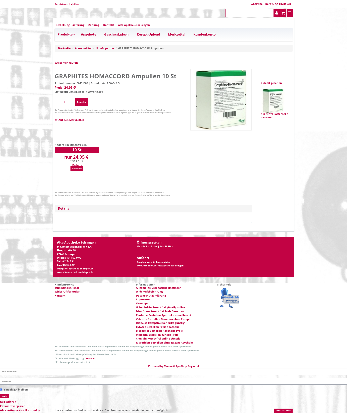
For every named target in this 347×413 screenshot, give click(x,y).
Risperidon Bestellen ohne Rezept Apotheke (165, 342)
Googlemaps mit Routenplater (153, 262)
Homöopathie (105, 48)
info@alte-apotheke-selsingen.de (75, 268)
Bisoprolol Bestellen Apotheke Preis (159, 330)
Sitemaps (142, 303)
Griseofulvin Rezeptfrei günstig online (160, 307)
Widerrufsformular (67, 291)
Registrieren (61, 3)
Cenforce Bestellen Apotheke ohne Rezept (163, 315)
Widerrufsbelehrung (149, 291)
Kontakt (108, 25)
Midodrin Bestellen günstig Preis (157, 335)
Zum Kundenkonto (67, 288)
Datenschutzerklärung (151, 295)
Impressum (143, 299)
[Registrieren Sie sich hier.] (277, 13)
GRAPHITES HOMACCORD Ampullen (274, 116)
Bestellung (63, 25)
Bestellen (82, 102)
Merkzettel (176, 34)
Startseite (64, 48)
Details (77, 165)
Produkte (65, 34)
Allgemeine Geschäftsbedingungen (159, 288)
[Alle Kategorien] (290, 13)
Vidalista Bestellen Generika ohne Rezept (163, 319)
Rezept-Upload (148, 34)
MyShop (74, 3)
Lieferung (78, 25)
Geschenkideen (116, 34)
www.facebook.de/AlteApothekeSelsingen (160, 265)
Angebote (88, 34)
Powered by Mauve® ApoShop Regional (173, 366)
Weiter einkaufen (66, 62)
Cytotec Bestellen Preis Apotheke (158, 327)
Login (4, 396)
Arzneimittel (83, 48)
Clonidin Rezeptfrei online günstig (158, 338)
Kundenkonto (204, 34)
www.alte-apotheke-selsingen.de (75, 272)
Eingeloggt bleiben (16, 389)
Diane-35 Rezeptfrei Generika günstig (160, 323)
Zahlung (93, 25)
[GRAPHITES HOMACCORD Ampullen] (221, 100)
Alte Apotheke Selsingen (134, 25)
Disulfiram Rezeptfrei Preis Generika (160, 311)
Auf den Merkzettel (71, 120)
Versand (90, 358)
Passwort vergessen (13, 406)
